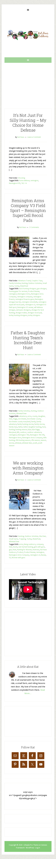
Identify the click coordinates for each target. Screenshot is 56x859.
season (43, 440)
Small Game (13, 539)
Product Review (33, 291)
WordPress (30, 848)
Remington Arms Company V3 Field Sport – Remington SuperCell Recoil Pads (28, 210)
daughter (41, 416)
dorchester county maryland (19, 422)
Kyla (29, 430)
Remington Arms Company (32, 438)
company (39, 544)
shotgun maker (21, 313)
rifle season (35, 440)
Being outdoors (30, 544)
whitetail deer (27, 443)
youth (35, 443)
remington (34, 181)
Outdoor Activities (35, 283)
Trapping (22, 539)
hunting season (21, 430)
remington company (24, 297)
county (34, 416)
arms (29, 416)
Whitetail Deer (21, 413)
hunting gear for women (18, 291)
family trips (13, 427)
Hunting (24, 283)
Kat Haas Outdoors (28, 35)
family (33, 422)
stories (11, 443)
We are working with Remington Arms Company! (27, 468)
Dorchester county (34, 419)
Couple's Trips (37, 281)
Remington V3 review (25, 307)
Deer (10, 419)
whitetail (18, 443)
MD (18, 432)
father (20, 427)
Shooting (21, 178)
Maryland (12, 432)
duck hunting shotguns (27, 289)
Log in (37, 848)
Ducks (15, 547)
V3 (10, 558)
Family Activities (15, 283)
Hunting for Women (24, 550)
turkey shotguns (34, 315)
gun (10, 550)
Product (20, 552)
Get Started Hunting (25, 547)
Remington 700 (23, 435)
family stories (39, 424)
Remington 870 (14, 183)
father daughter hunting (32, 427)
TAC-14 (24, 183)
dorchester (22, 419)
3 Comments (34, 227)
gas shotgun (41, 289)
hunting (12, 430)
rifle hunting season (22, 440)
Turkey (16, 286)
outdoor (23, 432)
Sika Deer (42, 536)
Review (43, 555)
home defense (24, 181)
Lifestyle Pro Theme (31, 845)
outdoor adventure (34, 432)
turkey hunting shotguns (18, 315)
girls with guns (39, 547)
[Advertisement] (28, 83)
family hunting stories (25, 424)
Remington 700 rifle (37, 435)
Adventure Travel (24, 281)
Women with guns (18, 558)
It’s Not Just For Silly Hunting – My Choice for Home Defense (28, 123)
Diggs (15, 419)
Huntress (36, 550)
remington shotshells (30, 302)
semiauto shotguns (23, 310)
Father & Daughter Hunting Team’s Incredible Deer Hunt (28, 340)
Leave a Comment (34, 137)
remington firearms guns (24, 299)
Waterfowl (24, 286)
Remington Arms (24, 294)
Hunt (44, 427)
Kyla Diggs (36, 430)
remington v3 (30, 305)
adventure (23, 416)
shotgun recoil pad (35, 313)
